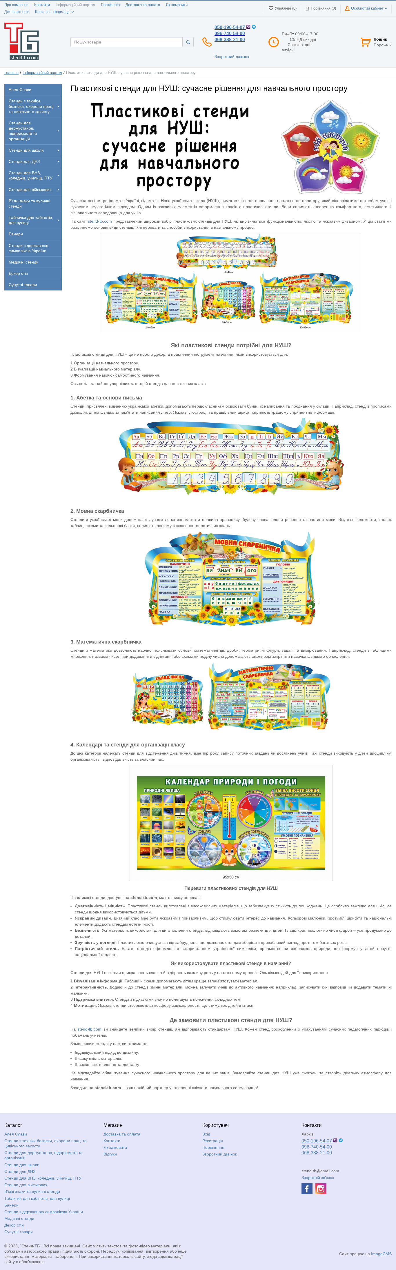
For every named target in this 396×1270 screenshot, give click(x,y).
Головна (11, 73)
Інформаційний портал (75, 5)
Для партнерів (16, 12)
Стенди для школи (21, 1164)
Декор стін (14, 1225)
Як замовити (177, 5)
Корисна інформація (53, 12)
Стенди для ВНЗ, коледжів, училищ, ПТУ (42, 1178)
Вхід (206, 1134)
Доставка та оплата (143, 5)
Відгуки (110, 1154)
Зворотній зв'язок (317, 1177)
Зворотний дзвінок (232, 56)
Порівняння (213, 1147)
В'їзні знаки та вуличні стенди (32, 1191)
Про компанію (16, 5)
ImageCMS (381, 1253)
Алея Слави (15, 1134)
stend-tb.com (100, 221)
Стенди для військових (25, 1184)
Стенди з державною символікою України (43, 1211)
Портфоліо (110, 5)
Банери (11, 1205)
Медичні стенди (19, 1218)
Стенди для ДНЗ (19, 1171)
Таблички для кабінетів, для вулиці (37, 1198)
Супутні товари (18, 1231)
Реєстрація (212, 1140)
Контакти (42, 5)
